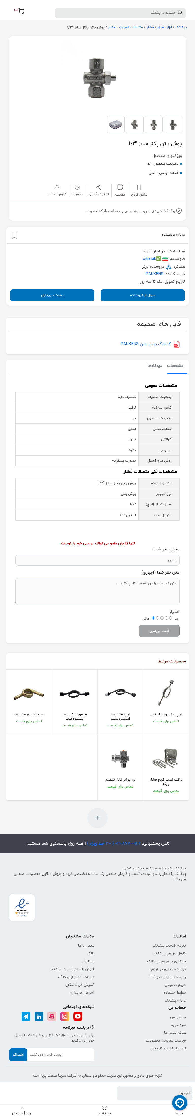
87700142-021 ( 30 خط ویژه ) (113, 844)
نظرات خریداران (52, 295)
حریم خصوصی (175, 985)
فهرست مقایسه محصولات (166, 1040)
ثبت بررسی (159, 631)
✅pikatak (152, 259)
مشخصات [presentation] (175, 366)
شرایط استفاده (175, 992)
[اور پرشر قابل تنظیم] (120, 758)
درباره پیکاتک (175, 1000)
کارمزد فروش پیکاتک (170, 953)
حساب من (178, 1017)
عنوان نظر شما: (167, 549)
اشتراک (18, 1054)
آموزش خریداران (82, 992)
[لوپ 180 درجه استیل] (166, 693)
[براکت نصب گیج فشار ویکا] (166, 758)
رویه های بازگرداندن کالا (168, 977)
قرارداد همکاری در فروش (167, 969)
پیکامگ (88, 961)
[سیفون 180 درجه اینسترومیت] (74, 693)
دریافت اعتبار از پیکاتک (76, 977)
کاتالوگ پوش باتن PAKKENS (146, 344)
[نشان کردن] (14, 235)
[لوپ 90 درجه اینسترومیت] (120, 693)
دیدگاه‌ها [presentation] (154, 366)
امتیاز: (174, 612)
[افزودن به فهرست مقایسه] (120, 187)
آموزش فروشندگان (79, 985)
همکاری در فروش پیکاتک (166, 961)
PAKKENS (154, 274)
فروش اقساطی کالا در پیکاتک (72, 969)
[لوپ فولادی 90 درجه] (28, 693)
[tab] (175, 366)
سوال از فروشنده (142, 295)
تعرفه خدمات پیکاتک (169, 945)
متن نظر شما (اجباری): (160, 572)
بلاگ (91, 953)
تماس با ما (86, 945)
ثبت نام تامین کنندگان (168, 1048)
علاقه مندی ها (175, 1032)
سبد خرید (178, 1025)
